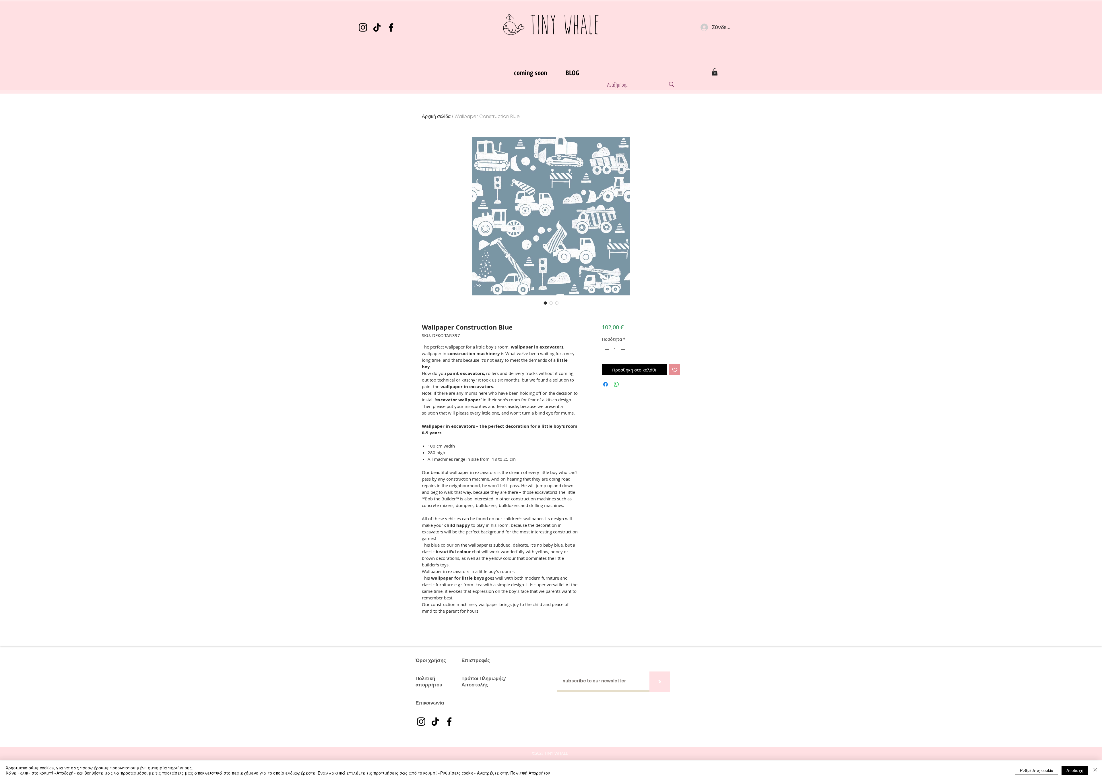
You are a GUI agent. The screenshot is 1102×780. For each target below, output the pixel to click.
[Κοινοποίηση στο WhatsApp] (616, 384)
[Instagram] (362, 27)
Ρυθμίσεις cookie (1036, 770)
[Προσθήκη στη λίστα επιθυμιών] (674, 370)
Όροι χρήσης (431, 660)
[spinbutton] (615, 349)
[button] (715, 72)
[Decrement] (606, 349)
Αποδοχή (1074, 770)
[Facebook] (391, 27)
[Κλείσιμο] (1095, 770)
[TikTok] (377, 27)
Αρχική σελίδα (436, 116)
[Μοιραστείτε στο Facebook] (605, 384)
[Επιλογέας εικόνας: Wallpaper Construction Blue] (545, 303)
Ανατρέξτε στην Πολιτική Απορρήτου (513, 773)
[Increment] (623, 349)
